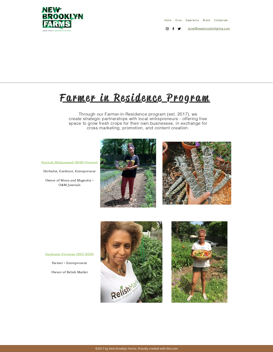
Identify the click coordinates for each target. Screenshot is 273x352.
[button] (178, 20)
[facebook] (173, 29)
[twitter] (179, 29)
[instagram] (167, 29)
